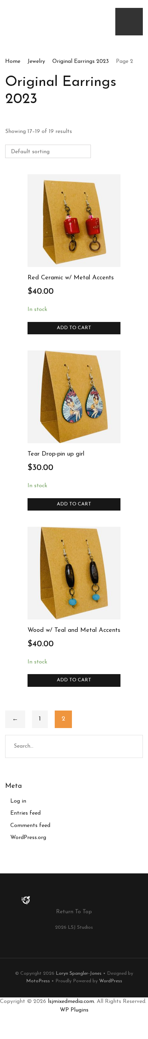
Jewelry (36, 61)
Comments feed (30, 825)
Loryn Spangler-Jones (79, 973)
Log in (18, 801)
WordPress (110, 981)
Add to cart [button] (74, 328)
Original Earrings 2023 (80, 61)
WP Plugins (74, 1010)
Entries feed (25, 813)
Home (12, 61)
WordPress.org (28, 837)
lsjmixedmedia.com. (71, 1001)
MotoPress (38, 981)
